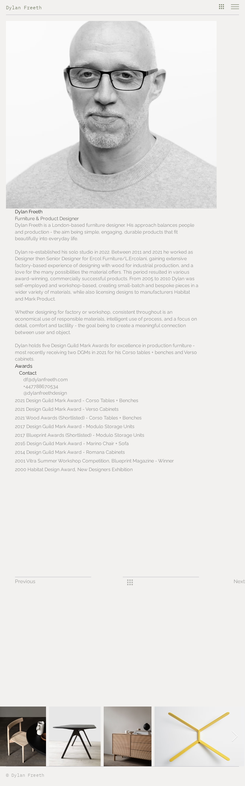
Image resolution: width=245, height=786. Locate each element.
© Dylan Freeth (25, 775)
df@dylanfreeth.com (45, 379)
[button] (34, 581)
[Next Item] (234, 736)
